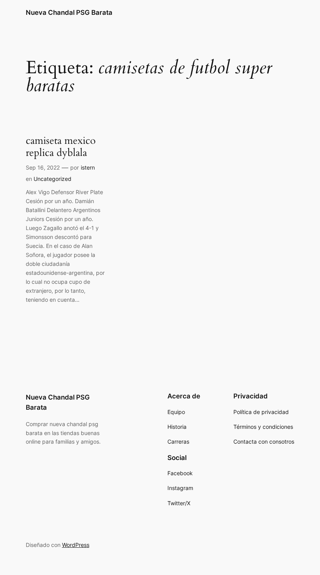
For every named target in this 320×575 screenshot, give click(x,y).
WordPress (75, 544)
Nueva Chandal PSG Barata (69, 12)
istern (88, 167)
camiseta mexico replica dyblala (61, 146)
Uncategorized (52, 178)
